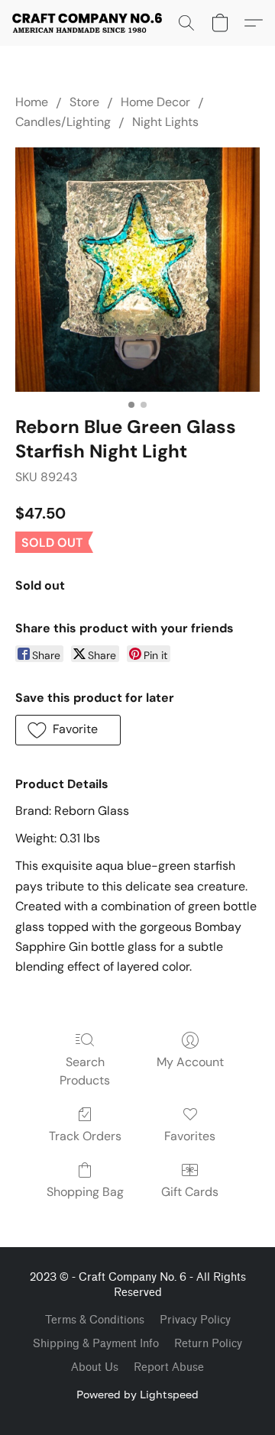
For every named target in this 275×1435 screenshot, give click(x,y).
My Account (190, 1062)
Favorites (189, 1136)
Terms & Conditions (94, 1320)
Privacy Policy (195, 1320)
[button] (91, 23)
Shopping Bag (85, 1192)
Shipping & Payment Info (96, 1343)
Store (84, 102)
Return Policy (208, 1343)
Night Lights (165, 122)
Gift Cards (189, 1192)
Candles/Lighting (63, 122)
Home (31, 102)
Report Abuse (169, 1367)
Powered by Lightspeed (137, 1394)
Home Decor (155, 102)
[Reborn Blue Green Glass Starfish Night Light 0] (137, 269)
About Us (94, 1367)
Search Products (85, 1071)
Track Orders (85, 1136)
